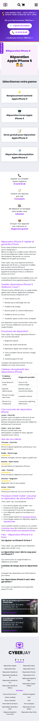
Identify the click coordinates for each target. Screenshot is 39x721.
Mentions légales (29, 694)
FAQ (29, 701)
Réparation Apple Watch (29, 685)
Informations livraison (10, 704)
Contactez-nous (19, 26)
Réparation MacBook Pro (10, 681)
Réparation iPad (29, 669)
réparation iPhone (29, 517)
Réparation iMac (29, 666)
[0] (23, 4)
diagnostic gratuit (19, 229)
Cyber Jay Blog (10, 697)
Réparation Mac (10, 669)
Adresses (19, 214)
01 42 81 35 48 (19, 32)
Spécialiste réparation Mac (10, 708)
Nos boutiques (29, 704)
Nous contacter (10, 701)
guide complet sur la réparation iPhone (20, 530)
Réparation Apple (10, 666)
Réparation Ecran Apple (29, 708)
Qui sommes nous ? (10, 694)
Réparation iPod (29, 675)
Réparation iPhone (29, 672)
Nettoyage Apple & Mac (29, 679)
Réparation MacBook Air (10, 676)
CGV (29, 697)
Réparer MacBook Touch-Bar (10, 713)
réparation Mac (9, 521)
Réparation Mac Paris (29, 712)
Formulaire (19, 199)
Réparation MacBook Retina (10, 687)
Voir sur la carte (10, 613)
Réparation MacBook (10, 672)
